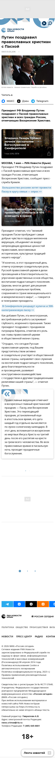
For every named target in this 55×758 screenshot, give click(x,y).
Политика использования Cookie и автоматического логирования (20, 667)
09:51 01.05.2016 (8, 52)
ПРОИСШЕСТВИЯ (38, 627)
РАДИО (39, 637)
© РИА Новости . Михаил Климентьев (16, 87)
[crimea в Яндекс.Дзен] (31, 604)
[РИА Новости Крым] (12, 30)
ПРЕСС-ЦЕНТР (24, 637)
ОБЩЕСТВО (22, 627)
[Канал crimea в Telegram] (7, 604)
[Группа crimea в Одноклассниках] (43, 604)
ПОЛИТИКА (8, 627)
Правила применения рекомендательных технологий (24, 676)
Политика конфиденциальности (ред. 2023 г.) (26, 672)
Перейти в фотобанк (39, 87)
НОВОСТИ (7, 637)
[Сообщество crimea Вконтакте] (19, 604)
